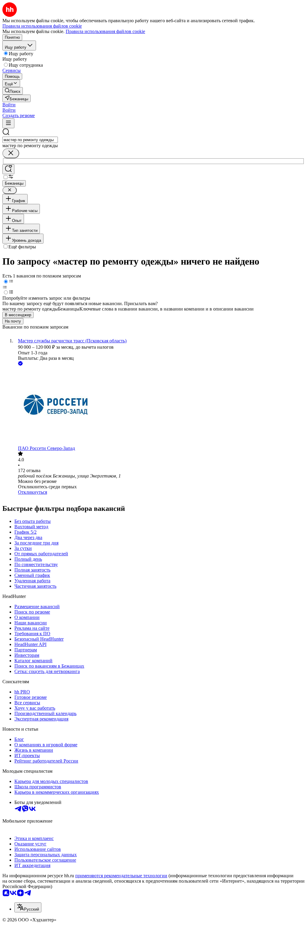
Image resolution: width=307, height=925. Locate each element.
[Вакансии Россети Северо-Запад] (159, 406)
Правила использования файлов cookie (105, 31)
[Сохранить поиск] (8, 169)
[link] (12, 91)
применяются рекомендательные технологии (121, 875)
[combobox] (30, 140)
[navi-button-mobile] (8, 123)
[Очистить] (10, 153)
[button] (9, 104)
